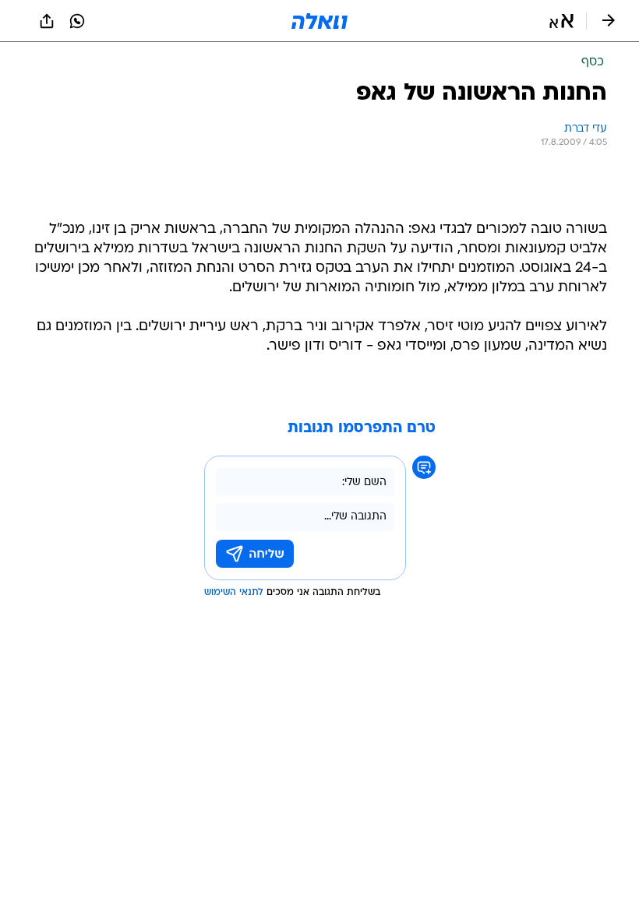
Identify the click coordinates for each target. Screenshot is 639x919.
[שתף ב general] (46, 21)
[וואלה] (319, 21)
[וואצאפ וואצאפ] (77, 21)
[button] (561, 21)
